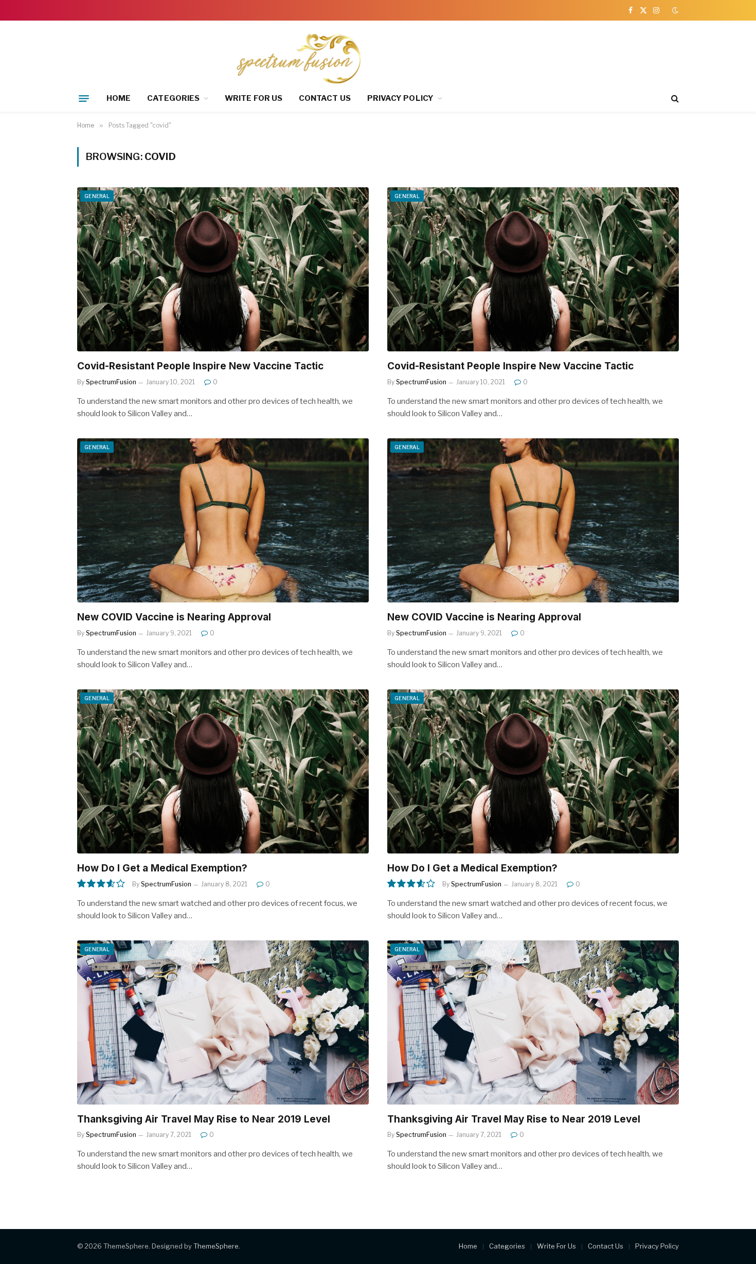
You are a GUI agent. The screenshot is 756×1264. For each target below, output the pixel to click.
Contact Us (325, 98)
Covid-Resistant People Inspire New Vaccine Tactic (200, 366)
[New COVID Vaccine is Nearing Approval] (223, 520)
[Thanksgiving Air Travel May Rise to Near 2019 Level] (223, 1022)
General (97, 196)
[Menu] (84, 98)
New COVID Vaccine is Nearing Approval (174, 617)
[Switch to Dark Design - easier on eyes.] (674, 10)
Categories (173, 98)
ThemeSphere (216, 1246)
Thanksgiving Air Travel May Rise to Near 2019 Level (203, 1119)
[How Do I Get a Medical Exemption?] (223, 771)
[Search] (674, 98)
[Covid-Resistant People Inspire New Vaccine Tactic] (223, 269)
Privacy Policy (400, 98)
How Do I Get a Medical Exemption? (162, 868)
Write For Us (253, 98)
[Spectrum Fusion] (229, 58)
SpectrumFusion (111, 382)
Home (118, 98)
